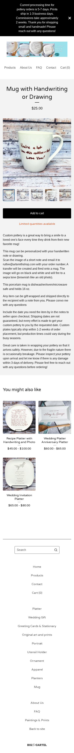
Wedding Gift (37, 617)
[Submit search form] (56, 550)
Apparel (37, 669)
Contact (51, 67)
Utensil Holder (37, 652)
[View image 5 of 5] (65, 195)
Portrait (37, 643)
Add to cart (37, 213)
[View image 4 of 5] (51, 195)
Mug (37, 687)
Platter (37, 609)
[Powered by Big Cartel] (37, 745)
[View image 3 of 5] (37, 195)
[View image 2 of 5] (23, 195)
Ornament (37, 661)
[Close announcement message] (70, 18)
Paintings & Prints (37, 720)
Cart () (65, 67)
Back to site (37, 729)
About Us (26, 67)
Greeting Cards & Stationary (37, 626)
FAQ (39, 67)
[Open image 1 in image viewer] (37, 152)
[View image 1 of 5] (9, 195)
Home (37, 567)
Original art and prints (37, 635)
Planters (37, 678)
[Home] (37, 49)
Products (10, 67)
